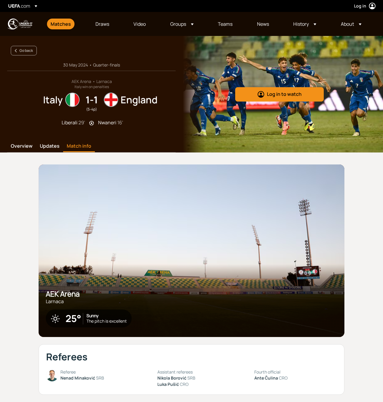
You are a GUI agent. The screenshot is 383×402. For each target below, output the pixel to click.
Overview (22, 146)
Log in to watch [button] (284, 94)
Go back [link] (26, 50)
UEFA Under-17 (19, 24)
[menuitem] (65, 24)
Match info (79, 146)
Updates (50, 146)
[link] (61, 24)
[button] (181, 24)
